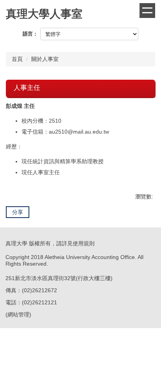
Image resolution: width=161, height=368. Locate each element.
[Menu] (147, 10)
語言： (30, 34)
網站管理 (18, 314)
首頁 (17, 59)
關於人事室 (45, 59)
